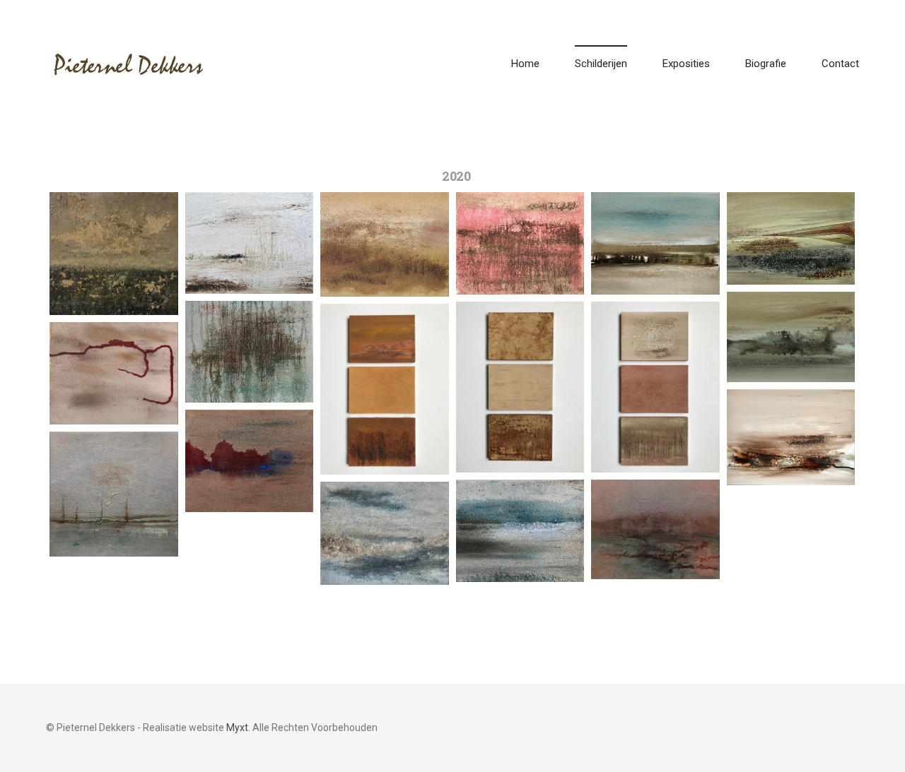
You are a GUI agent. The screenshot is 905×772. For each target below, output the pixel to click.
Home (525, 63)
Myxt (237, 727)
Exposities (686, 63)
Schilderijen (601, 63)
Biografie (765, 63)
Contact (840, 63)
